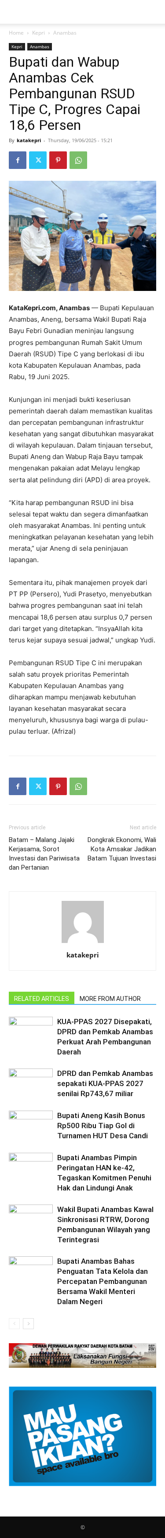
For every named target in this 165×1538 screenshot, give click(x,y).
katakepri (29, 140)
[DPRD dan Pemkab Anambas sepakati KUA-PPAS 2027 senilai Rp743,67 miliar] (31, 1083)
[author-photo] (83, 942)
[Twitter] (38, 160)
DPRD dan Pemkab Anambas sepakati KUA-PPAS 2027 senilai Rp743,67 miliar (105, 1083)
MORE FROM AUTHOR (110, 998)
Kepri (38, 32)
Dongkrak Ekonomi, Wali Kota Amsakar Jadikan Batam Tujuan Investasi (122, 849)
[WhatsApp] (78, 160)
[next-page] (28, 1323)
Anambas (65, 32)
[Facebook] (17, 160)
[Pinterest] (58, 160)
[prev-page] (14, 1323)
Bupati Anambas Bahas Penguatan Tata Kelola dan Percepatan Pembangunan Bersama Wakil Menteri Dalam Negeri (102, 1281)
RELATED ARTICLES (41, 998)
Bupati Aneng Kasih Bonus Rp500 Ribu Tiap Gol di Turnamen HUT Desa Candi (102, 1125)
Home (16, 32)
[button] (15, 12)
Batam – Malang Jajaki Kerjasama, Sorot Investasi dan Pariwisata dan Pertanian (44, 853)
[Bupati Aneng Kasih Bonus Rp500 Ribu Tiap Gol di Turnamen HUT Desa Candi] (31, 1126)
